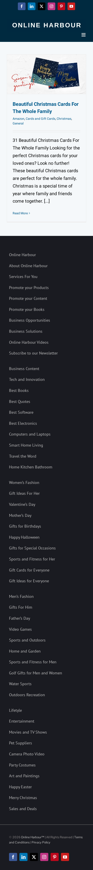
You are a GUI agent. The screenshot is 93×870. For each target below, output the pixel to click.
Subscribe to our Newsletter (33, 353)
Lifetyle (15, 710)
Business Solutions (25, 331)
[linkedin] (23, 857)
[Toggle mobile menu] (83, 34)
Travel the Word (22, 456)
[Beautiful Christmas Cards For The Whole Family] (46, 74)
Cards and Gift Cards (40, 118)
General (18, 123)
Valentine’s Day (22, 504)
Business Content (24, 368)
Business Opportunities (29, 320)
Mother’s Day (20, 515)
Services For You (23, 276)
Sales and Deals (23, 808)
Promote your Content (28, 298)
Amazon (18, 118)
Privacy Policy (41, 842)
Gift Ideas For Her (24, 493)
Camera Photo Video (26, 754)
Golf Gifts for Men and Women (35, 673)
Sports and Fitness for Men (32, 661)
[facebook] (13, 857)
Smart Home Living (26, 445)
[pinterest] (55, 857)
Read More (20, 213)
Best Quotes (19, 401)
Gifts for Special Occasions (32, 548)
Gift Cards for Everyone (29, 570)
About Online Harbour (28, 265)
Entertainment (21, 721)
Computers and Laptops (30, 434)
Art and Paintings (24, 775)
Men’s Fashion (21, 596)
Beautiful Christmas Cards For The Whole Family (46, 108)
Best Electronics (23, 423)
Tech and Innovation (27, 379)
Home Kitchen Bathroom (30, 467)
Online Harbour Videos (29, 342)
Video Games (20, 629)
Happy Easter (20, 786)
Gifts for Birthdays (25, 526)
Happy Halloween (24, 537)
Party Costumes (22, 765)
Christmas (64, 118)
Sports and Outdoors (27, 640)
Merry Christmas (23, 797)
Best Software (21, 412)
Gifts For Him (20, 607)
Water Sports (20, 683)
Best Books (19, 390)
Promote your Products (29, 287)
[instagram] (44, 857)
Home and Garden (25, 651)
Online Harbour (22, 254)
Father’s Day (19, 618)
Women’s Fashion (24, 482)
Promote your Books (26, 309)
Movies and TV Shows (28, 732)
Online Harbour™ (32, 837)
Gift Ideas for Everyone (29, 580)
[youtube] (65, 857)
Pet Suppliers (20, 743)
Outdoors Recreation (27, 694)
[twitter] (34, 857)
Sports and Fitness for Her (32, 559)
